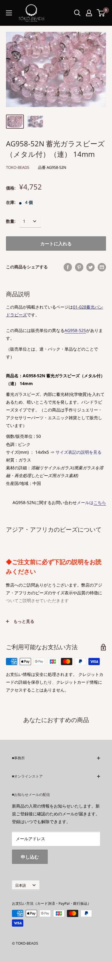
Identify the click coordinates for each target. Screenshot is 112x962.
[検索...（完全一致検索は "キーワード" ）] (77, 13)
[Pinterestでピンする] (79, 267)
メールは (91, 502)
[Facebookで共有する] (68, 267)
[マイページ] (89, 13)
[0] (101, 12)
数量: (11, 221)
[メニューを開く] (9, 12)
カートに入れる (56, 243)
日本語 (20, 885)
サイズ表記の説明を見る (79, 452)
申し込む (30, 857)
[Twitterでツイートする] (90, 267)
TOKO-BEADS (17, 167)
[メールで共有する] (102, 267)
